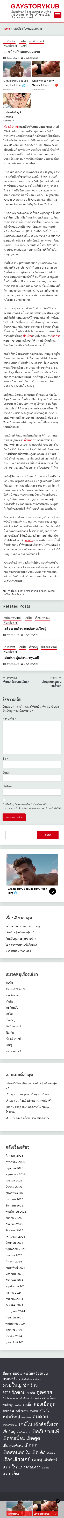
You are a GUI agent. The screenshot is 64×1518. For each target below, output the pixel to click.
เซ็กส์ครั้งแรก (46, 1424)
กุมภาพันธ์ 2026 (15, 1193)
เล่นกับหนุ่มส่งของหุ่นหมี (21, 657)
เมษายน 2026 (14, 1180)
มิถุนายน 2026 (14, 1168)
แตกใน (10, 1467)
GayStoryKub (35, 6)
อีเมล (7, 772)
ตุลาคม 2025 (13, 1218)
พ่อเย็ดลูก (8, 1404)
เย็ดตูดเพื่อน (13, 1445)
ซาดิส (31, 1393)
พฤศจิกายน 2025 (15, 1211)
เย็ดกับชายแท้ (36, 41)
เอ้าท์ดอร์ (50, 1460)
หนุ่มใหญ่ (11, 1416)
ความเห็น (9, 718)
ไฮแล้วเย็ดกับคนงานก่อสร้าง (37, 1100)
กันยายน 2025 (14, 1224)
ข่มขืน (9, 982)
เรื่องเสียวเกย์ (10, 45)
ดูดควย (29, 540)
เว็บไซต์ (7, 786)
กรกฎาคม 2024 (15, 1311)
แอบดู (45, 1467)
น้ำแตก (28, 440)
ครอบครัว (10, 1378)
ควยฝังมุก (36, 1379)
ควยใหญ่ (12, 590)
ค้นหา (48, 834)
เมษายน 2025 (14, 1255)
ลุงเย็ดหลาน (22, 1410)
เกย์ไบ (22, 41)
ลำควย (56, 336)
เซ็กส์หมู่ (33, 647)
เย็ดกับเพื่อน (14, 1438)
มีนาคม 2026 (13, 1186)
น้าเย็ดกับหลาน (11, 1398)
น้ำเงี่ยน (27, 336)
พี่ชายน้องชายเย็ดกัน (43, 1398)
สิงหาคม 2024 (14, 1305)
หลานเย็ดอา (26, 1418)
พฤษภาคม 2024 (15, 1323)
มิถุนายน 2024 (14, 1317)
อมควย (51, 590)
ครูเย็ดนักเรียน (25, 1379)
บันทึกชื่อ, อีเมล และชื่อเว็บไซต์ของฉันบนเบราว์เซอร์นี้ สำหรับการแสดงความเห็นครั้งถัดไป (32, 806)
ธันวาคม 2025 (14, 1205)
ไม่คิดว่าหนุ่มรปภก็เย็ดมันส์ (21, 945)
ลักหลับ (8, 1410)
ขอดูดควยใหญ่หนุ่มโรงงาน (36, 1094)
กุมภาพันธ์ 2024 (15, 1342)
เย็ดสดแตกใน (16, 1452)
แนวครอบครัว (13, 1051)
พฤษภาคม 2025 (15, 1249)
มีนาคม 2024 (13, 1336)
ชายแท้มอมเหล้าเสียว (18, 951)
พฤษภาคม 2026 (15, 1174)
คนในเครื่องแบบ (12, 617)
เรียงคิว (51, 1453)
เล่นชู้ (24, 45)
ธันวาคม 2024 (14, 1280)
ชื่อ (5, 758)
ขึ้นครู (7, 1373)
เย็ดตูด (33, 1438)
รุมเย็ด (27, 1404)
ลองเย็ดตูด (45, 1404)
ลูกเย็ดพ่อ (34, 1411)
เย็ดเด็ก (9, 1032)
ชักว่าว (21, 590)
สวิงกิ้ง (9, 1001)
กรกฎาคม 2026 (15, 1162)
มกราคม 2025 (14, 1273)
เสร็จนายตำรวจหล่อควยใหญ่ (24, 628)
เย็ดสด (31, 1445)
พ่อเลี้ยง (18, 1405)
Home (6, 28)
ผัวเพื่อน (24, 1398)
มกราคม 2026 (14, 1199)
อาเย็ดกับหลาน (10, 1425)
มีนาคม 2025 (13, 1261)
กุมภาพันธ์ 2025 (15, 1267)
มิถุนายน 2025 (14, 1242)
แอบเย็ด (11, 1474)
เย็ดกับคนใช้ (23, 1432)
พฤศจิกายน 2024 (15, 1286)
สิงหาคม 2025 (14, 1230)
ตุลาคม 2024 (13, 1292)
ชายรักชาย (9, 41)
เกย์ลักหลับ (11, 1007)
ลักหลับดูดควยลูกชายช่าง (20, 938)
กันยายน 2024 (14, 1299)
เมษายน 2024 (14, 1330)
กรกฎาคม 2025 (15, 1236)
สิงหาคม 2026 (14, 1155)
